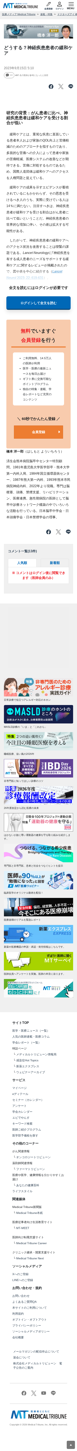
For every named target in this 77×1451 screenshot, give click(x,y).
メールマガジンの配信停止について (36, 1351)
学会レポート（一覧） (26, 1042)
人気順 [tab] (22, 563)
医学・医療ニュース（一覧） (31, 1030)
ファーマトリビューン (30, 1169)
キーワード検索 (22, 1123)
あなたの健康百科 (27, 1185)
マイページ (19, 1088)
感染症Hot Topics (27, 1060)
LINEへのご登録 (22, 1280)
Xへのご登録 (20, 1274)
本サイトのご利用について (29, 1307)
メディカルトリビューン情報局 (36, 1054)
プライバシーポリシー (26, 1325)
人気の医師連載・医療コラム (31, 1036)
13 (11, 75)
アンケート (19, 1105)
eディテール (20, 1094)
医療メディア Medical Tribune (19, 14)
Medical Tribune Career (31, 1243)
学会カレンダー (22, 1111)
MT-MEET (22, 1228)
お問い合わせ (21, 1295)
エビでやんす (21, 1117)
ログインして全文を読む (39, 303)
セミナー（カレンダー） (28, 1099)
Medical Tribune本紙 (29, 1212)
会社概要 (18, 1337)
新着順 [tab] (55, 563)
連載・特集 (46, 14)
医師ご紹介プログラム (26, 1129)
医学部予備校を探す (25, 1135)
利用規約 (18, 1313)
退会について (21, 1357)
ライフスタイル (22, 1191)
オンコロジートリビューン (33, 1157)
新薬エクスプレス (27, 1066)
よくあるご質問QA (24, 1301)
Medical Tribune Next (30, 1258)
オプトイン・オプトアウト (29, 1319)
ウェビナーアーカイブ (30, 1072)
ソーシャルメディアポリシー (31, 1331)
